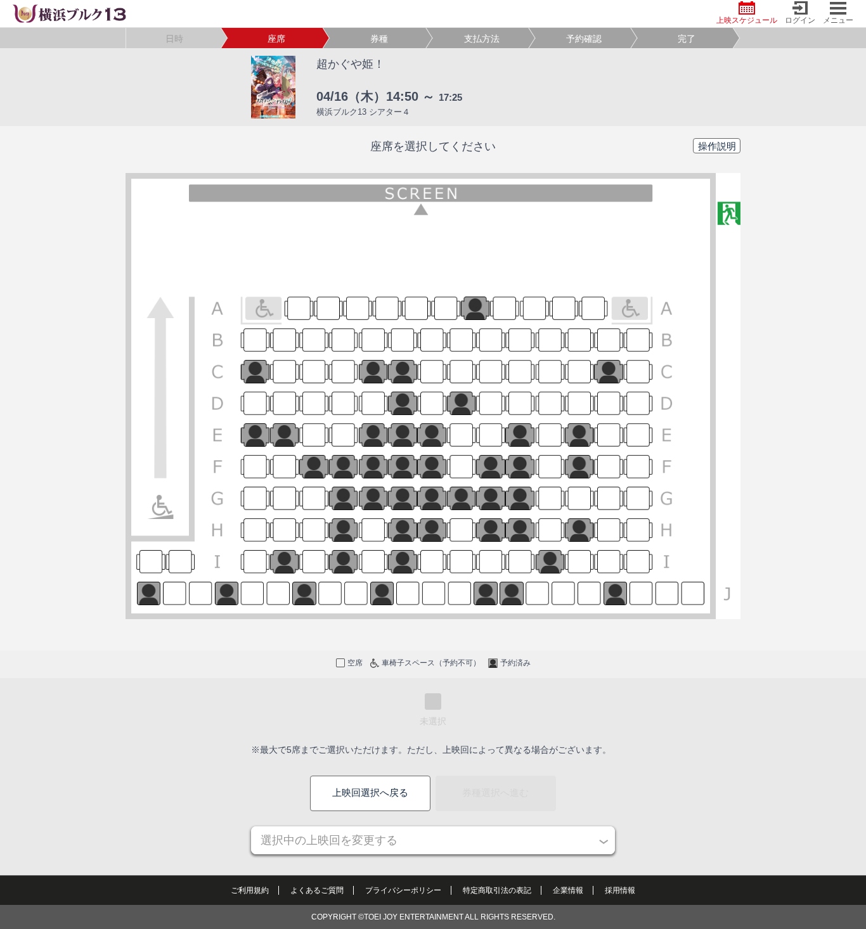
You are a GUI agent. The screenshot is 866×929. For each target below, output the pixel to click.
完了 (686, 39)
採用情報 (620, 890)
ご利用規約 (250, 890)
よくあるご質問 (317, 890)
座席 (276, 39)
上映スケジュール (746, 20)
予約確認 (584, 39)
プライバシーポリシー (403, 890)
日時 (174, 39)
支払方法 (482, 39)
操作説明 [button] (717, 146)
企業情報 (568, 890)
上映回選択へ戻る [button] (370, 792)
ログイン (800, 20)
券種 (379, 39)
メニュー (838, 20)
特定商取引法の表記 (497, 890)
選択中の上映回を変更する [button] (329, 840)
